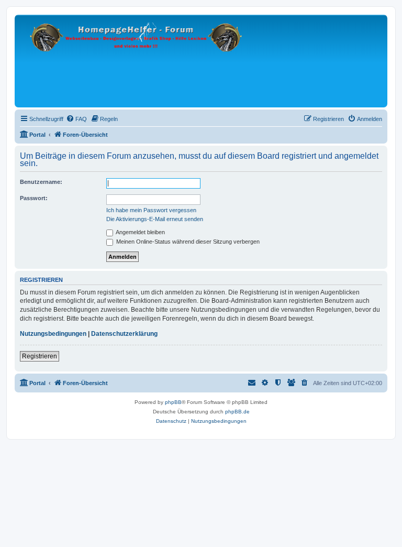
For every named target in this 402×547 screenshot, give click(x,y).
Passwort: (34, 198)
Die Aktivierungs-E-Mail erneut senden (154, 219)
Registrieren (39, 356)
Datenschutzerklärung (124, 333)
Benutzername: (41, 182)
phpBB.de (237, 411)
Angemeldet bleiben (140, 232)
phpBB (173, 402)
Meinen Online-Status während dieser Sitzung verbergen (187, 241)
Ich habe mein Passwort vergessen (151, 210)
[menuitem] (76, 119)
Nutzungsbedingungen (53, 333)
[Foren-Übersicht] (136, 61)
